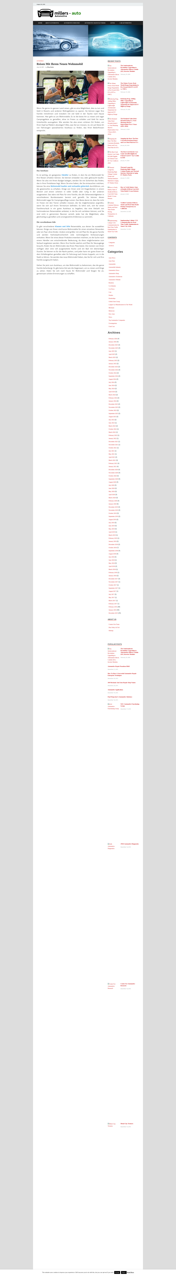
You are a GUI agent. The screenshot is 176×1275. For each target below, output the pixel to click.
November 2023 (113, 407)
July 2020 (111, 485)
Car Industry (112, 286)
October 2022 (113, 429)
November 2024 (113, 370)
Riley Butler (50, 67)
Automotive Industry (72, 23)
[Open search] (138, 23)
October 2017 (113, 585)
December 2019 (113, 507)
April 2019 (112, 532)
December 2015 (113, 613)
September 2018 (113, 550)
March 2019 (112, 535)
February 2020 (113, 501)
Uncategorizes (113, 323)
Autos (112, 23)
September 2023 (113, 413)
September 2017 (113, 588)
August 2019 (112, 519)
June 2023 (112, 423)
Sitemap (111, 630)
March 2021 (112, 460)
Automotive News (114, 270)
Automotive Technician (115, 276)
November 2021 (113, 444)
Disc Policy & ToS (114, 627)
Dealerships (112, 298)
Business (111, 283)
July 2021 (111, 451)
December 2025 (113, 345)
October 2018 (113, 547)
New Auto (112, 314)
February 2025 (113, 360)
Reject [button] (123, 1272)
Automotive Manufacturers (95, 23)
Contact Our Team (114, 624)
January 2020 (112, 504)
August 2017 (112, 591)
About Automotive (52, 23)
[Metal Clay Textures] (113, 1124)
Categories (112, 242)
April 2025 (112, 354)
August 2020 (112, 482)
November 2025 (113, 348)
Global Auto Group (114, 301)
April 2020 (112, 494)
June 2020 (112, 488)
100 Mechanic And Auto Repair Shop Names (122, 682)
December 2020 (113, 469)
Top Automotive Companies (117, 320)
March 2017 (112, 600)
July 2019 (111, 522)
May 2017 (112, 597)
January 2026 (112, 342)
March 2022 (112, 432)
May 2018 (112, 563)
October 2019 (113, 513)
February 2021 (113, 463)
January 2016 (112, 610)
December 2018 (113, 544)
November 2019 (113, 510)
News (110, 317)
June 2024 (112, 385)
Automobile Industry (115, 267)
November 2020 (113, 473)
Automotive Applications (115, 690)
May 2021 (112, 454)
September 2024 (113, 376)
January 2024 (112, 401)
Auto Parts (112, 261)
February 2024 (113, 398)
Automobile (40, 60)
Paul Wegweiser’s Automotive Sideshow (120, 697)
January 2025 (112, 363)
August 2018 (112, 554)
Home (40, 23)
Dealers (111, 295)
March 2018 (112, 569)
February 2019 (113, 538)
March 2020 (112, 497)
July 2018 (111, 557)
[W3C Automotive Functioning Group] (113, 704)
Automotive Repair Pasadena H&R (119, 666)
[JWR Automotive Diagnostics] (113, 844)
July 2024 (111, 382)
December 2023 (113, 404)
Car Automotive (126, 23)
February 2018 (113, 572)
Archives (111, 245)
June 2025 (112, 351)
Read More (130, 1272)
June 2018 (112, 560)
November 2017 (113, 582)
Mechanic (111, 308)
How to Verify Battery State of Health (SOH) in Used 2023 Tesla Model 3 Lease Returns (130, 189)
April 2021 (112, 457)
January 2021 (112, 466)
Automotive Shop (114, 273)
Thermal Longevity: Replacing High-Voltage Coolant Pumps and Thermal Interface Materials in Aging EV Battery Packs (130, 171)
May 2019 (112, 529)
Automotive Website (114, 279)
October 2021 (113, 448)
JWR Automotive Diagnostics (130, 844)
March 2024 (112, 395)
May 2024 (112, 388)
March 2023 (112, 426)
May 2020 (112, 491)
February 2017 (113, 603)
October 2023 (113, 410)
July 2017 (111, 594)
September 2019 (113, 516)
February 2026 (113, 338)
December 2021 (113, 441)
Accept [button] (117, 1272)
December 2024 (113, 366)
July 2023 (111, 420)
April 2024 (112, 391)
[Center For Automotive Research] (113, 984)
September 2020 (113, 479)
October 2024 (113, 373)
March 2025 (112, 357)
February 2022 (113, 435)
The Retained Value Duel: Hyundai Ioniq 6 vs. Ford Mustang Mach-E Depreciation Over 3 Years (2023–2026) (129, 122)
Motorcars (111, 311)
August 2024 (112, 379)
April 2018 (112, 566)
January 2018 (112, 575)
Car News (111, 289)
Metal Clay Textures (127, 1123)
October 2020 (113, 476)
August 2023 (112, 416)
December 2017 (113, 579)
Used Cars (112, 326)
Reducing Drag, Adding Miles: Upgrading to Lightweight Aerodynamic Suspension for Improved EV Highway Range (130, 102)
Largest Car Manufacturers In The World (120, 304)
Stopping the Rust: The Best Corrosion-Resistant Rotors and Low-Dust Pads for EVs (129, 140)
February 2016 (113, 607)
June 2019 (112, 526)
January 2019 (112, 541)
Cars (110, 292)
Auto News (112, 258)
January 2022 (112, 438)
